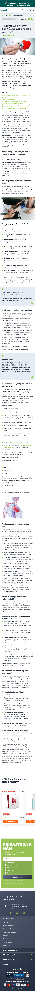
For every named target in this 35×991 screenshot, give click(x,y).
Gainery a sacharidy (8, 929)
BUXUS (19, 979)
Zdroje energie (7, 938)
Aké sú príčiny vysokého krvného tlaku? (14, 101)
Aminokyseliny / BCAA (9, 925)
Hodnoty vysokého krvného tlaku (12, 103)
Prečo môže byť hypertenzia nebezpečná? (15, 107)
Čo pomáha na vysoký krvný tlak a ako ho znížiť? (17, 105)
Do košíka (11, 821)
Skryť (33, 3)
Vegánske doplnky (8, 945)
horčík (11, 447)
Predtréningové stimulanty (10, 932)
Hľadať (23, 10)
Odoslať (16, 877)
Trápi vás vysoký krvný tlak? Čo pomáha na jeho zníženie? (16, 96)
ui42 (23, 979)
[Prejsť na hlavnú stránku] (4, 10)
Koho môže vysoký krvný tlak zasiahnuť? (14, 108)
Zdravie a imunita (8, 19)
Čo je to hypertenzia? (8, 99)
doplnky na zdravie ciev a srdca (18, 442)
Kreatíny (5, 935)
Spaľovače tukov (7, 942)
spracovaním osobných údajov (13, 883)
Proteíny (5, 922)
